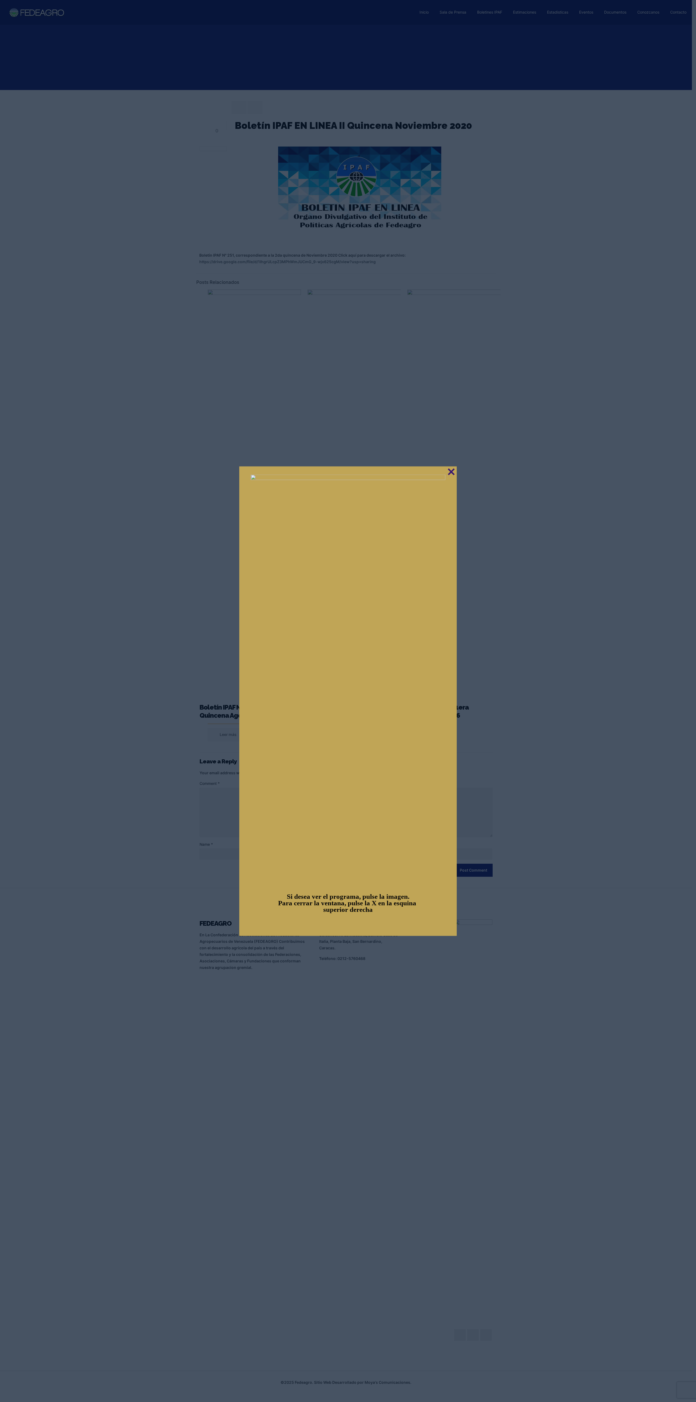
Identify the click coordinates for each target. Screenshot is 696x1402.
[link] (348, 678)
